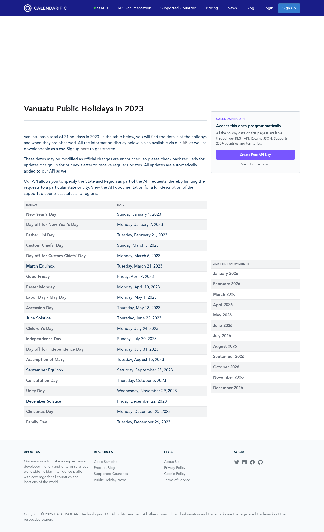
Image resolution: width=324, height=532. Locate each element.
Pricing (212, 8)
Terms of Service (177, 480)
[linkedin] (244, 462)
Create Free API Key (255, 155)
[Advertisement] (162, 59)
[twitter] (236, 462)
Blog (250, 8)
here (84, 148)
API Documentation (134, 8)
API (185, 142)
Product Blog (104, 468)
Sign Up (289, 8)
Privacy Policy (174, 468)
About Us (171, 462)
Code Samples (105, 462)
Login (268, 8)
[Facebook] (252, 462)
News (232, 8)
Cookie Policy (174, 474)
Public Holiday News (110, 480)
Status (102, 8)
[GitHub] (260, 462)
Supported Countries (178, 8)
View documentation (255, 164)
